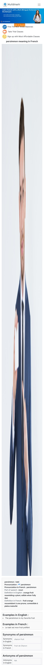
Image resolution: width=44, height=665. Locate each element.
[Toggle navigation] (39, 5)
